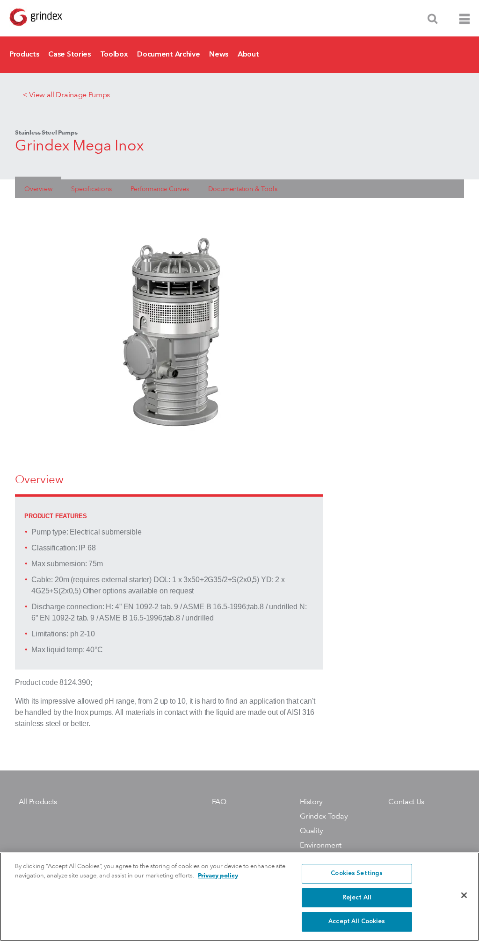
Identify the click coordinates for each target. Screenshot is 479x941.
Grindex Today (324, 816)
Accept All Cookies (356, 922)
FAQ (219, 801)
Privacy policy (218, 875)
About (248, 54)
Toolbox (114, 54)
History (311, 801)
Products (24, 54)
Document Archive (168, 54)
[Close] (464, 895)
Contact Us (406, 801)
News (218, 54)
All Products (38, 801)
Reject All (356, 898)
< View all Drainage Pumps (66, 94)
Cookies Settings (357, 873)
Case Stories (69, 54)
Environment (320, 845)
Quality (311, 830)
